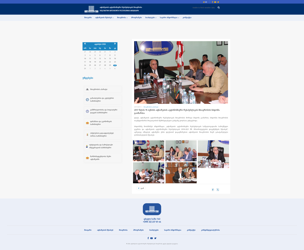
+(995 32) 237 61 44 (152, 222)
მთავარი (88, 18)
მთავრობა (123, 230)
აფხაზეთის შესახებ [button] (103, 18)
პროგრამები (136, 18)
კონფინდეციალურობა (210, 230)
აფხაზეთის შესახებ (105, 230)
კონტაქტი (187, 18)
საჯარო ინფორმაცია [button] (169, 18)
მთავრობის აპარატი (151, 107)
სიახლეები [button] (150, 18)
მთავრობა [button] (121, 18)
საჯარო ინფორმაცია (172, 230)
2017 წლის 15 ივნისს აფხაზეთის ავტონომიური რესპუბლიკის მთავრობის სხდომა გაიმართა (177, 111)
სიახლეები (154, 230)
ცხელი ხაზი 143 (152, 219)
